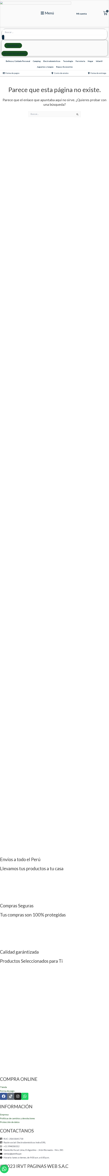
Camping (37, 61)
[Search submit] (3, 37)
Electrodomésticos (51, 61)
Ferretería (80, 61)
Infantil (99, 61)
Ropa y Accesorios (64, 67)
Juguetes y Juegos (45, 67)
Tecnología (68, 61)
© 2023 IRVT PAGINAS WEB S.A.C (34, 1166)
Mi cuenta (81, 13)
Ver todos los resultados (14, 53)
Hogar (90, 61)
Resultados (13, 45)
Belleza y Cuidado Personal (18, 61)
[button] (4, 1169)
